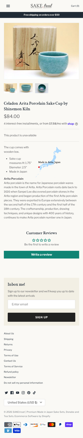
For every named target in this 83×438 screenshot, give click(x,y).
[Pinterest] (28, 393)
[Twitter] (6, 393)
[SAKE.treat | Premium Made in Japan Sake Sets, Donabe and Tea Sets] (42, 6)
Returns (8, 344)
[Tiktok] (34, 393)
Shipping (8, 339)
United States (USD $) (22, 402)
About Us (9, 333)
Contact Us (10, 361)
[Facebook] (12, 393)
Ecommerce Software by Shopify (32, 416)
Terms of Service (13, 366)
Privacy (8, 350)
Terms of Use (11, 355)
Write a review (41, 254)
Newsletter (10, 377)
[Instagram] (23, 393)
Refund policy (11, 372)
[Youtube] (17, 393)
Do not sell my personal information (23, 383)
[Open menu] (8, 6)
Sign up (41, 317)
